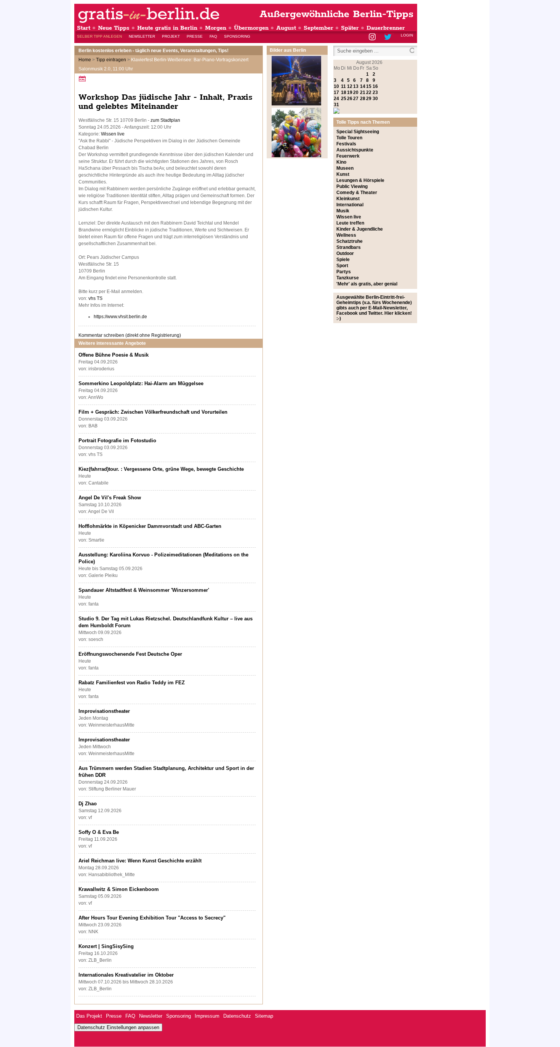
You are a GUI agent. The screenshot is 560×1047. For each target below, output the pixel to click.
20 (355, 92)
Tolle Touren (349, 137)
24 (336, 98)
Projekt (171, 36)
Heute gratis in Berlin (167, 28)
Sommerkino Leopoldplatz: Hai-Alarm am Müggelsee (140, 383)
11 (343, 86)
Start (83, 28)
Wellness (346, 235)
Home (84, 59)
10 (336, 86)
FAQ (213, 36)
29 (368, 98)
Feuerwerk (348, 156)
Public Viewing (352, 186)
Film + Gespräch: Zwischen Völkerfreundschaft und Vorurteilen (152, 412)
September (318, 28)
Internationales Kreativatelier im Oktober (126, 975)
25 (343, 98)
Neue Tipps (114, 28)
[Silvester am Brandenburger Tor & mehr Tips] (296, 104)
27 (355, 98)
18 (343, 92)
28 (362, 98)
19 (349, 92)
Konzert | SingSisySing (106, 946)
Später (350, 28)
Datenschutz (237, 1016)
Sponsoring (237, 36)
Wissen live (113, 134)
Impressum (207, 1016)
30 (375, 98)
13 (355, 86)
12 (349, 86)
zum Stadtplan (165, 120)
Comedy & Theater (356, 192)
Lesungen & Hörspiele (360, 180)
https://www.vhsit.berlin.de (120, 316)
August (286, 28)
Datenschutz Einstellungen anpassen (118, 1027)
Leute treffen (350, 223)
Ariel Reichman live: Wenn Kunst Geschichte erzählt (140, 861)
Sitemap (264, 1016)
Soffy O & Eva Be (98, 832)
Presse (195, 36)
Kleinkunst (348, 198)
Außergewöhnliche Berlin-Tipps (336, 14)
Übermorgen (251, 28)
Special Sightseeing (357, 131)
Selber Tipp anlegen (99, 36)
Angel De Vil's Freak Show (109, 497)
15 (368, 86)
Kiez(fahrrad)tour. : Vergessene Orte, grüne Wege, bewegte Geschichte (161, 469)
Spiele (343, 259)
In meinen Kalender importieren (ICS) (83, 78)
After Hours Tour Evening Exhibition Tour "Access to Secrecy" (152, 918)
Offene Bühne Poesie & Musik (113, 355)
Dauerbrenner (385, 28)
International (349, 204)
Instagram (373, 37)
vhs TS (95, 298)
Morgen (215, 28)
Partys (343, 271)
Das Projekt (89, 1016)
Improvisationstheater (104, 711)
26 (349, 98)
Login (407, 35)
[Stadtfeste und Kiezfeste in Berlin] (296, 155)
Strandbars (348, 247)
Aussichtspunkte (354, 150)
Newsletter (142, 36)
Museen (345, 168)
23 (375, 92)
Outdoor (345, 253)
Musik (342, 211)
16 (375, 86)
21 (362, 92)
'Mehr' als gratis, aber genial (366, 284)
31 (336, 104)
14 (362, 86)
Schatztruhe (349, 241)
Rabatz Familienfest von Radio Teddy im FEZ (131, 682)
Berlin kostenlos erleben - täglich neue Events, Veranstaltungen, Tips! (153, 50)
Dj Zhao (87, 803)
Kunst (342, 174)
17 (336, 92)
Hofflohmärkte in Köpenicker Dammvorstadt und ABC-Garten (149, 526)
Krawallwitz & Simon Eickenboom (118, 889)
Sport (342, 265)
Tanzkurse (347, 277)
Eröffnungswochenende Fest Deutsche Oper (130, 654)
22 (368, 92)
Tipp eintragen (111, 59)
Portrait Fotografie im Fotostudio (117, 440)
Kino (341, 162)
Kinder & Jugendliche (359, 229)
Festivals (346, 144)
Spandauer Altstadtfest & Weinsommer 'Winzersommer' (143, 590)
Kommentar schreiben (129, 335)
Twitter (389, 37)
